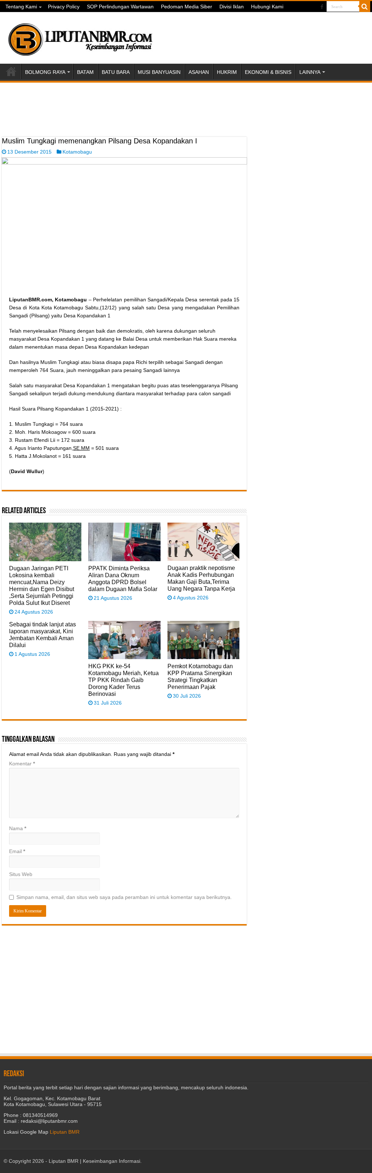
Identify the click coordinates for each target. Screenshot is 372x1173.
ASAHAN (199, 72)
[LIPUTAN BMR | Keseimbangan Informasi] (80, 36)
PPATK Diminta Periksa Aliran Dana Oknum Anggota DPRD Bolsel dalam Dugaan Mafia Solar (122, 578)
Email (17, 851)
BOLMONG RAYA (45, 72)
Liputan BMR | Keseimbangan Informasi (94, 1161)
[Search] (364, 6)
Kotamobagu (77, 152)
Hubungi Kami (267, 6)
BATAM (85, 72)
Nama (17, 828)
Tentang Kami (21, 6)
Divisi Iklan (231, 6)
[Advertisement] (124, 119)
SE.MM (81, 448)
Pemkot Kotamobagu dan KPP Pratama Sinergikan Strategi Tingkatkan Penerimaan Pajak (200, 676)
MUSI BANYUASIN (159, 72)
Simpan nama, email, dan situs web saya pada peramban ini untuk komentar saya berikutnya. (124, 897)
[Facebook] (322, 7)
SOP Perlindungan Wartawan (120, 6)
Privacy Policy (64, 6)
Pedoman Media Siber (186, 6)
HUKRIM (227, 72)
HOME (11, 71)
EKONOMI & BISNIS (268, 72)
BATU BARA (116, 72)
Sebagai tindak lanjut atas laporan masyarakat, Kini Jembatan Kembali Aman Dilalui (42, 634)
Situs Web (20, 874)
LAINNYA (309, 72)
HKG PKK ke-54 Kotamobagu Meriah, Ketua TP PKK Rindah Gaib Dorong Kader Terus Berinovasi (123, 680)
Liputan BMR (65, 1132)
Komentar (22, 763)
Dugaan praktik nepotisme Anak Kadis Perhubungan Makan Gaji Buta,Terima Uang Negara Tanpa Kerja (201, 578)
